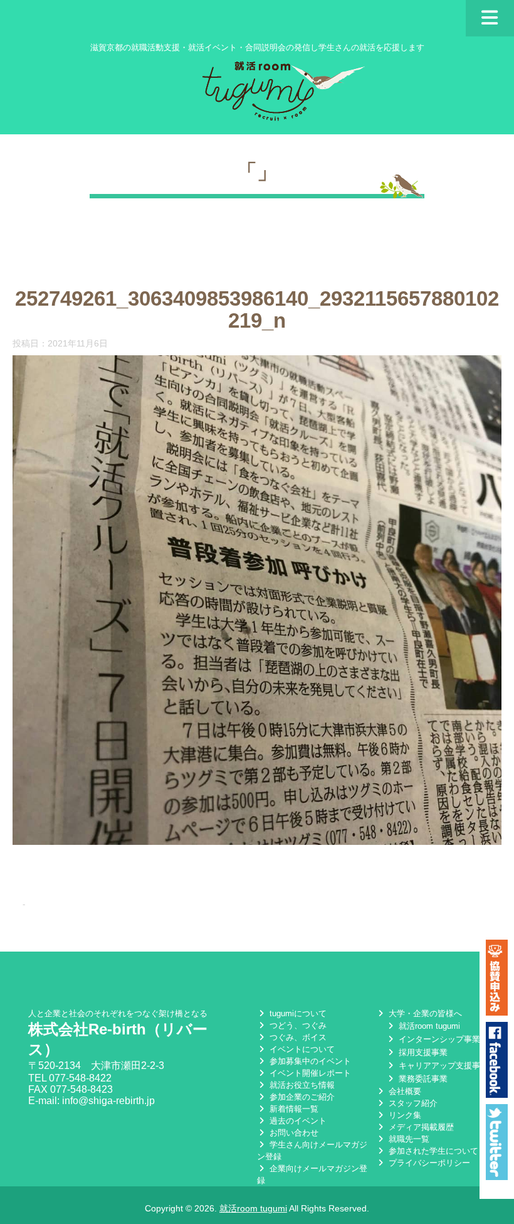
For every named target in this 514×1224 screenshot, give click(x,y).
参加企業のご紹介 (301, 1097)
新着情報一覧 (292, 1109)
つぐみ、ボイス (297, 1037)
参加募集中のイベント (309, 1061)
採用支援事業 (422, 1052)
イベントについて (301, 1049)
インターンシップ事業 (438, 1039)
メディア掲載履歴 (420, 1127)
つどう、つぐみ (297, 1025)
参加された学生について (432, 1151)
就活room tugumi (428, 1026)
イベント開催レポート (309, 1073)
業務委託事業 (422, 1078)
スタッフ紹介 (412, 1103)
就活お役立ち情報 (301, 1085)
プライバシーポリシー (428, 1163)
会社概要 (403, 1091)
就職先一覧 (407, 1139)
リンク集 (403, 1115)
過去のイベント (297, 1120)
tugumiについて (297, 1013)
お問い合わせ (292, 1132)
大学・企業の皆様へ (424, 1013)
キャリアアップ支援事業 (442, 1065)
